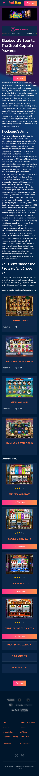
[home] (15, 4)
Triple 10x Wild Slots (19, 494)
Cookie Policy (25, 744)
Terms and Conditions (24, 738)
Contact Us (7, 744)
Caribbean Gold (19, 320)
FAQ (4, 723)
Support (23, 727)
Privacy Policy (8, 732)
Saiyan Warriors (19, 402)
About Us (6, 727)
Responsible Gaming (10, 737)
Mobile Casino (19, 667)
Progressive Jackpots (19, 644)
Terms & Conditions (27, 723)
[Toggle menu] (4, 3)
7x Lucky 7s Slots (19, 583)
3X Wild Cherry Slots (19, 539)
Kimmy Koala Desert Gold (19, 443)
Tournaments (19, 656)
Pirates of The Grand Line (19, 361)
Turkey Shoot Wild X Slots (19, 628)
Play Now (31, 3)
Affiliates (23, 732)
